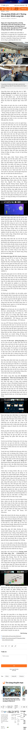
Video (21, 713)
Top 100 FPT (24, 722)
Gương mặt (16, 715)
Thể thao (19, 8)
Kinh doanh (6, 8)
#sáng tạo (21, 676)
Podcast (21, 717)
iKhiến (7, 11)
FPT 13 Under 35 (25, 714)
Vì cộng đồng (18, 720)
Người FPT (13, 8)
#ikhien (7, 676)
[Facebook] (21, 707)
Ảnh (21, 715)
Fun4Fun (18, 716)
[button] (26, 692)
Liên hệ (3, 707)
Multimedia (23, 8)
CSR (24, 729)
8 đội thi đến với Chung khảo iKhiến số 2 (11, 636)
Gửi (14, 665)
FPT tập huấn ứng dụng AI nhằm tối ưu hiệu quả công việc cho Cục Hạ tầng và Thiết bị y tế (11, 700)
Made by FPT (12, 718)
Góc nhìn (15, 722)
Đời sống (15, 718)
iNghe (24, 727)
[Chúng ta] (5, 5)
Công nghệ (9, 8)
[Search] (26, 5)
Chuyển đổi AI (13, 715)
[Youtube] (24, 707)
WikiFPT (21, 719)
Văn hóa (16, 8)
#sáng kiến (14, 676)
